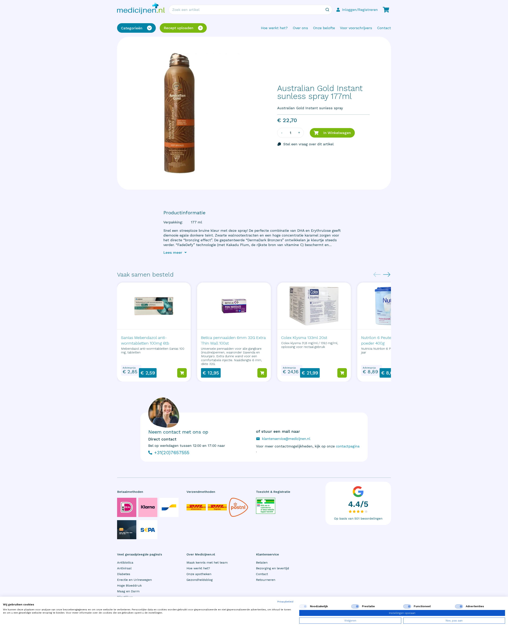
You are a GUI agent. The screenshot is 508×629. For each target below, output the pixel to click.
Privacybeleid (285, 601)
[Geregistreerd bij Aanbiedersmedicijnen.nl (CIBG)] (265, 506)
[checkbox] (303, 606)
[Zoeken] (327, 10)
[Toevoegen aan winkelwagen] (182, 373)
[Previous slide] (377, 274)
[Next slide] (387, 274)
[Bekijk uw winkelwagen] (386, 10)
